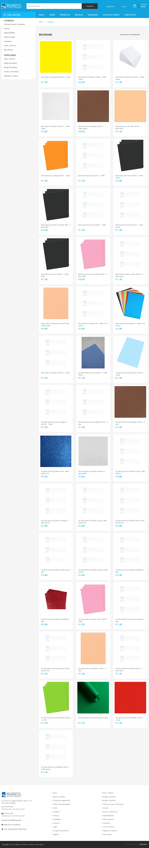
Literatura (7, 41)
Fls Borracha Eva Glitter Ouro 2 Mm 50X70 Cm (92, 522)
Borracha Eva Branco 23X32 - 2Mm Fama (92, 78)
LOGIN (123, 6)
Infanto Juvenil (9, 37)
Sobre (52, 15)
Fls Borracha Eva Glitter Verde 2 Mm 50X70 (93, 571)
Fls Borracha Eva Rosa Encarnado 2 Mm (130, 620)
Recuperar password (60, 831)
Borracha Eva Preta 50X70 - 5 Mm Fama (129, 177)
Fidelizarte (143, 844)
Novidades (93, 15)
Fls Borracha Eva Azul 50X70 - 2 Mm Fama (92, 374)
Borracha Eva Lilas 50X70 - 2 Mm (91, 176)
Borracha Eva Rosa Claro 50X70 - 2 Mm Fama (130, 275)
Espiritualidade (9, 33)
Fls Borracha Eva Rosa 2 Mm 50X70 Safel (92, 620)
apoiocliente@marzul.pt (12, 820)
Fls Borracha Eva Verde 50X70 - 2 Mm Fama (129, 669)
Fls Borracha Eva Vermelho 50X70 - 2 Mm (130, 719)
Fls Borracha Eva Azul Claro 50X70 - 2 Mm (130, 374)
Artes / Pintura (9, 59)
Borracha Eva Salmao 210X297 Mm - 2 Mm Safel (55, 324)
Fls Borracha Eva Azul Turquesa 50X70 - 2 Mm (53, 423)
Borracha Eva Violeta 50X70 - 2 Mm (55, 373)
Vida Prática (8, 50)
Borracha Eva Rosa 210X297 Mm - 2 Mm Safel (92, 275)
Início (41, 15)
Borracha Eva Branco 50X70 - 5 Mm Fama (55, 127)
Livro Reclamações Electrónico (15, 829)
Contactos (130, 15)
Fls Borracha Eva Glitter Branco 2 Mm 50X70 (91, 472)
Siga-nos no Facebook (12, 825)
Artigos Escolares (10, 63)
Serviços (79, 15)
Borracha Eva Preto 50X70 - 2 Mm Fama (129, 226)
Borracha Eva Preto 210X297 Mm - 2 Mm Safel (56, 226)
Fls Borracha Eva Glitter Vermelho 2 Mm (130, 571)
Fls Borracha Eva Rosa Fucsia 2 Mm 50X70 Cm (55, 669)
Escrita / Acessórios (11, 72)
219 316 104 (13, 808)
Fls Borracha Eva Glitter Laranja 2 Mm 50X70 (54, 522)
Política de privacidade (61, 804)
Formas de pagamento (61, 800)
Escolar (6, 28)
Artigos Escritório (10, 67)
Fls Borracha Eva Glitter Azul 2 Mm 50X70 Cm (55, 472)
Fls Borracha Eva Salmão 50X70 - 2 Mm (92, 669)
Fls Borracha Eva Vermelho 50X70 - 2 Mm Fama (55, 768)
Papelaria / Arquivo (11, 76)
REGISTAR (110, 6)
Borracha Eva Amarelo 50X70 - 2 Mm (56, 77)
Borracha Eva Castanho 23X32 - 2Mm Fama (91, 127)
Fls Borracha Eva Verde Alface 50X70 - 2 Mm (56, 719)
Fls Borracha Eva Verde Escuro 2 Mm (93, 718)
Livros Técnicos (10, 45)
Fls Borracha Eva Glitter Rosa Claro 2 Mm (56, 571)
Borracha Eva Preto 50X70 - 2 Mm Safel (55, 275)
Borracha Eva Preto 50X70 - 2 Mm (92, 225)
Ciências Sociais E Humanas (14, 24)
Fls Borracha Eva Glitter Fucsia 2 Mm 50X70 (130, 472)
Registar (56, 834)
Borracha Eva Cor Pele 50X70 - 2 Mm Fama (129, 127)
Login (55, 827)
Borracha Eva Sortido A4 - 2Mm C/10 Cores (93, 324)
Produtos (65, 15)
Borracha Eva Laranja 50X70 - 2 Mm (55, 176)
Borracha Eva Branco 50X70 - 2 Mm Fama (130, 78)
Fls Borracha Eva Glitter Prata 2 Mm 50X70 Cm (130, 522)
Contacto (56, 823)
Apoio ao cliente (111, 15)
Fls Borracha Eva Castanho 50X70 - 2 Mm (93, 423)
